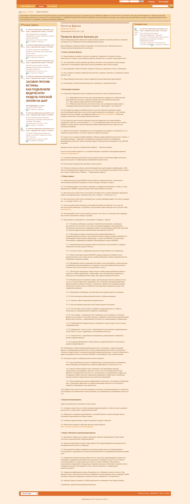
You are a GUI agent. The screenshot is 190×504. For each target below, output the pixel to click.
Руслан (28, 108)
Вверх (167, 493)
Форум (41, 6)
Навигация (65, 26)
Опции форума (54, 26)
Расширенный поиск (164, 26)
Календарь (44, 26)
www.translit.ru (66, 209)
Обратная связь (143, 493)
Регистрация (163, 2)
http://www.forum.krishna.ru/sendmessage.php (77, 427)
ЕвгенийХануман (31, 55)
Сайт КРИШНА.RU (28, 6)
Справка (37, 26)
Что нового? (52, 6)
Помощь (151, 2)
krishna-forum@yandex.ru (106, 114)
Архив (162, 493)
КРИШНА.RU (154, 493)
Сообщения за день (26, 26)
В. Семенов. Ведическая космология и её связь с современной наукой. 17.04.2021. (40, 46)
